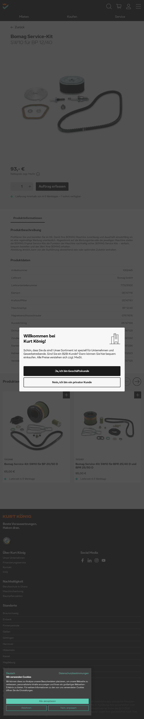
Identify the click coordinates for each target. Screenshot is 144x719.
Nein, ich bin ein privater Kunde (72, 382)
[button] (10, 673)
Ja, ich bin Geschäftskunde (72, 371)
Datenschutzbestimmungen (74, 673)
